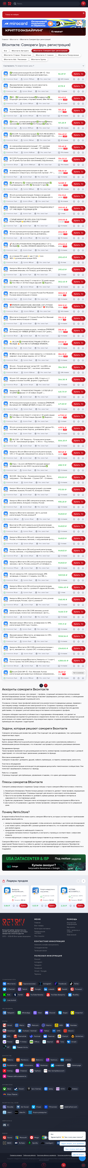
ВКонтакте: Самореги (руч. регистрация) (50, 51)
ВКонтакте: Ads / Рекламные (15, 59)
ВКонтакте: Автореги (20, 51)
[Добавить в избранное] (78, 79)
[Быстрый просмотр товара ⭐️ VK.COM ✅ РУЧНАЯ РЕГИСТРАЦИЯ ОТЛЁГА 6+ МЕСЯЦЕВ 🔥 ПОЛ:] (74, 348)
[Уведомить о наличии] (83, 79)
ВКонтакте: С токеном (45, 55)
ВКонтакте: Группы (38, 59)
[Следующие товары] (83, 881)
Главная (5, 39)
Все (5, 51)
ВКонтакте (14, 39)
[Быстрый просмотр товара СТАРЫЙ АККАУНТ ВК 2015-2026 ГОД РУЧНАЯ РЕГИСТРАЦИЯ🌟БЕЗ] (74, 225)
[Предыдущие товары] (78, 881)
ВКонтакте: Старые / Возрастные (17, 55)
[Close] (83, 13)
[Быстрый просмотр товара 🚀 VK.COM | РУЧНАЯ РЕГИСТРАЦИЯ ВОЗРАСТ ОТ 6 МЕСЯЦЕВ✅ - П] (74, 250)
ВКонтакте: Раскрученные (68, 55)
